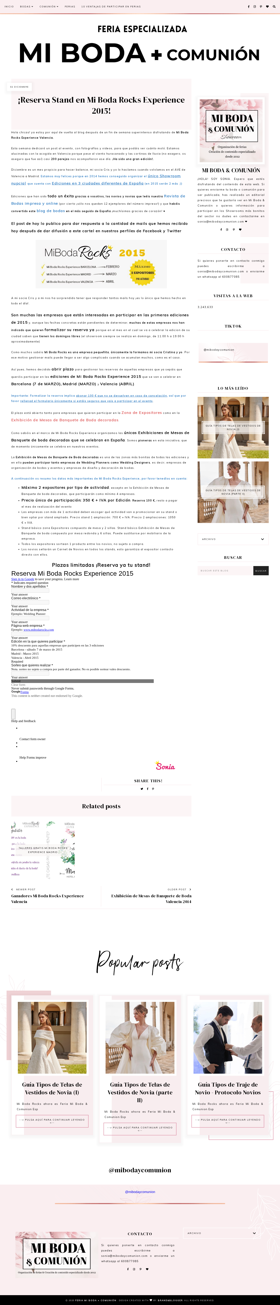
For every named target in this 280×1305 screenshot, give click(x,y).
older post (178, 889)
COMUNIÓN (48, 6)
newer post (25, 889)
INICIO (9, 6)
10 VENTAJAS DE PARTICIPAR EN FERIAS (111, 6)
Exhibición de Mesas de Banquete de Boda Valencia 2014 (151, 898)
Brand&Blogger (170, 1300)
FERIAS (70, 6)
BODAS (26, 6)
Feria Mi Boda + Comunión (96, 1300)
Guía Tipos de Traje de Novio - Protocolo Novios (228, 1088)
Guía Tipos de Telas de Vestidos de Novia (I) (233, 427)
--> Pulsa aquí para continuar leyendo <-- (52, 1121)
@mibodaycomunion (219, 349)
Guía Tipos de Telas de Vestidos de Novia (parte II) (233, 492)
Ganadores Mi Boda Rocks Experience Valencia (47, 898)
